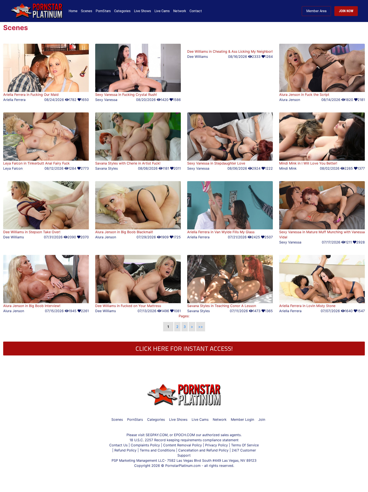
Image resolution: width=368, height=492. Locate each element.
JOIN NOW (346, 11)
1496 (165, 311)
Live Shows (142, 11)
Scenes (86, 11)
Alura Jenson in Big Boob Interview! (31, 306)
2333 (256, 56)
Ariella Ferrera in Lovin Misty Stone (307, 306)
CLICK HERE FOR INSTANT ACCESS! (184, 348)
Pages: (184, 316)
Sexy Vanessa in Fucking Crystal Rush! (126, 94)
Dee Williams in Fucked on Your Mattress (128, 306)
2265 (348, 168)
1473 (256, 311)
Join (261, 419)
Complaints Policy (145, 445)
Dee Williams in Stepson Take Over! (31, 232)
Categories (122, 11)
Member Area (316, 11)
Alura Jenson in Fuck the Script (304, 94)
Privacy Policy (216, 445)
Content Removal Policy (182, 445)
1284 (72, 168)
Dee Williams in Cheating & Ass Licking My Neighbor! (230, 51)
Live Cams (162, 11)
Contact (196, 11)
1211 (348, 242)
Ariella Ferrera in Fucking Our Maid (31, 94)
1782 (72, 100)
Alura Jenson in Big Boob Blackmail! (124, 232)
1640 (349, 311)
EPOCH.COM (184, 435)
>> (200, 327)
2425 (256, 237)
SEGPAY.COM (157, 435)
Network (179, 11)
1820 (349, 100)
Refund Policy (125, 450)
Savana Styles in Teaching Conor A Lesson (221, 306)
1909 (165, 237)
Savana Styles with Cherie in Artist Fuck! (127, 163)
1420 (164, 100)
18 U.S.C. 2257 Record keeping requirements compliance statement (184, 440)
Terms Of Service (245, 445)
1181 (165, 168)
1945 (72, 311)
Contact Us (119, 445)
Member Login (242, 419)
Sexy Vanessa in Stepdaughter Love (216, 163)
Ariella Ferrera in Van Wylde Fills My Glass (220, 232)
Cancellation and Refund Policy (204, 450)
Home (73, 11)
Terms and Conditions (158, 450)
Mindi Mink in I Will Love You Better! (308, 163)
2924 (256, 168)
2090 (72, 237)
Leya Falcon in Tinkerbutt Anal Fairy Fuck (36, 163)
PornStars (103, 11)
